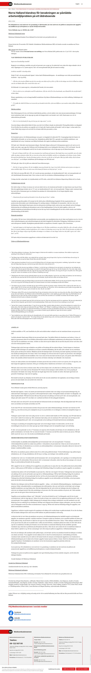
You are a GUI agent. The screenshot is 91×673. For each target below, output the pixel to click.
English (77, 4)
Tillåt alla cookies (82, 669)
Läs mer (41, 670)
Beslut (13, 9)
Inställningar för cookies (54, 669)
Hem (9, 9)
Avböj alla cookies (68, 669)
